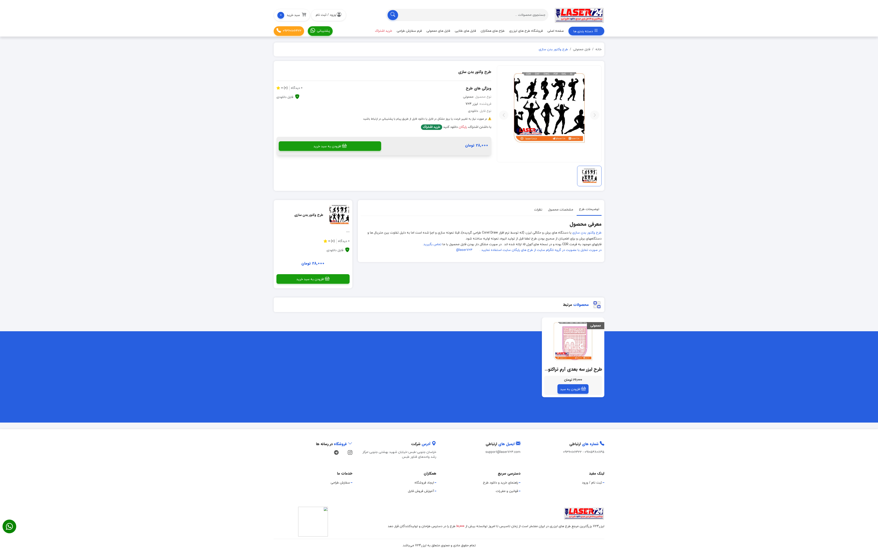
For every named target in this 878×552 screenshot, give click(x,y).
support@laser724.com (502, 452)
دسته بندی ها (583, 31)
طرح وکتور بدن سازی (587, 233)
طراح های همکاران (493, 31)
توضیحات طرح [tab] (589, 209)
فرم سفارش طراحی (409, 31)
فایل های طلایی (465, 31)
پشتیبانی (323, 31)
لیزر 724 (472, 104)
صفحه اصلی (555, 31)
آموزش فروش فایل (421, 491)
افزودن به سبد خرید (327, 146)
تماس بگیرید (432, 244)
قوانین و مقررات (507, 491)
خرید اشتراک (431, 127)
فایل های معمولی (438, 31)
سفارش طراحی (340, 483)
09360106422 (292, 31)
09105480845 (594, 452)
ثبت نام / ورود (592, 483)
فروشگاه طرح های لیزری (526, 31)
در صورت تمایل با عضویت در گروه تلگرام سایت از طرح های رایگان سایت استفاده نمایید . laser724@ (529, 250)
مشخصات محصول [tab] (560, 210)
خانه (598, 49)
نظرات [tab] (538, 210)
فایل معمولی (581, 49)
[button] (292, 15)
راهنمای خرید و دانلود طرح (500, 483)
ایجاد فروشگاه (424, 483)
